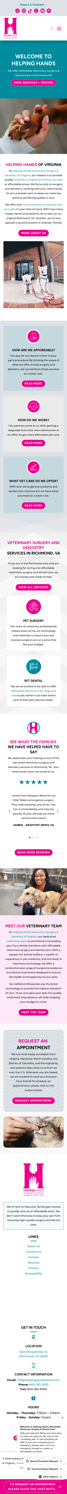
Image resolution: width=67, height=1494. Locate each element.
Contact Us (33, 1251)
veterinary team (17, 941)
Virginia (32, 936)
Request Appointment (33, 1100)
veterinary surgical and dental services (38, 179)
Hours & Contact (32, 5)
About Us (33, 1246)
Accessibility (33, 1273)
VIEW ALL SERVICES (33, 587)
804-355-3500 (39, 1384)
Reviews (33, 1262)
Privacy (33, 1268)
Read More (33, 383)
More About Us (33, 233)
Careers (33, 1257)
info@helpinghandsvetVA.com (38, 1380)
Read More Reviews (33, 852)
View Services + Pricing (33, 82)
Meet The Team (34, 1012)
